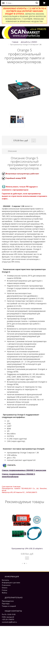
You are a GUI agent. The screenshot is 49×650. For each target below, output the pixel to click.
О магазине (6, 585)
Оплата (4, 588)
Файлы (4, 593)
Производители (8, 601)
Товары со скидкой (9, 606)
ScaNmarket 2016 (8, 635)
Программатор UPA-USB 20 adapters (24, 548)
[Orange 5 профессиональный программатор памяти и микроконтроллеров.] (24, 89)
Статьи (4, 590)
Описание (12, 151)
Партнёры (5, 603)
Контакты (5, 580)
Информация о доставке (11, 583)
